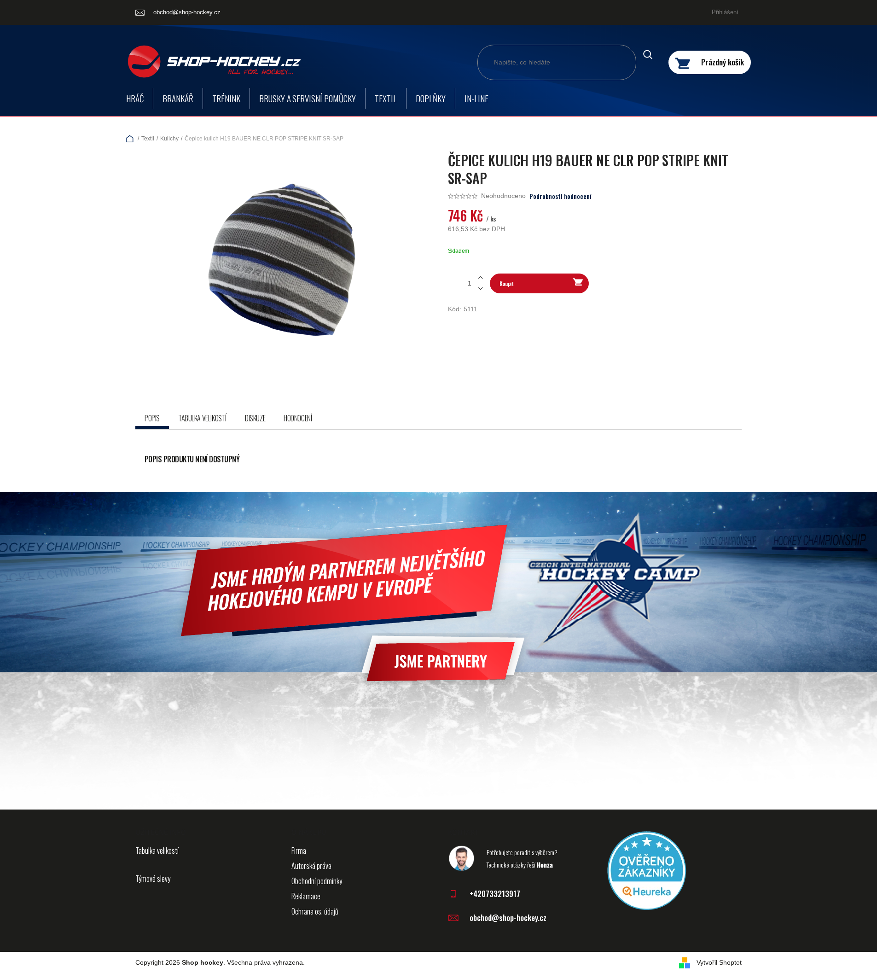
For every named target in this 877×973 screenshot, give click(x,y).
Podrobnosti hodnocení (560, 196)
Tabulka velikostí (157, 850)
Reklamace (305, 896)
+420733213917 (495, 893)
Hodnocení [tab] (298, 418)
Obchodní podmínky (316, 880)
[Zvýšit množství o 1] (480, 278)
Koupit (506, 283)
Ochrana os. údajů (314, 911)
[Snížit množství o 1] (480, 288)
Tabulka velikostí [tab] (202, 418)
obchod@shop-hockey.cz (508, 917)
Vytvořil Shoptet (719, 962)
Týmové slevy (152, 878)
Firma (298, 850)
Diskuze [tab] (255, 418)
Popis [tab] (152, 418)
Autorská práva (311, 865)
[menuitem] (135, 98)
